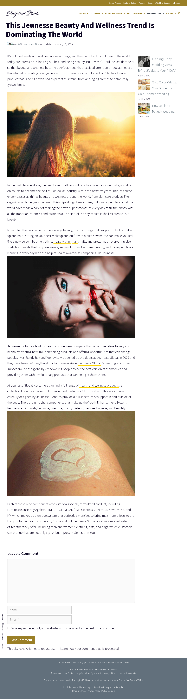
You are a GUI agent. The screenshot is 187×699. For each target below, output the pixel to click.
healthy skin (62, 241)
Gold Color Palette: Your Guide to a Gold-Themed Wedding (157, 88)
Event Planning (113, 13)
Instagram (3, 616)
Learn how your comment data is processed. (90, 648)
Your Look (83, 13)
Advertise (176, 3)
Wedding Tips (154, 13)
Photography (134, 13)
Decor (97, 13)
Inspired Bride (22, 13)
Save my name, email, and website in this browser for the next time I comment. (64, 628)
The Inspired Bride (78, 669)
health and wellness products (99, 385)
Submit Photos (115, 3)
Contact (111, 691)
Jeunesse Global (90, 363)
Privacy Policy (94, 691)
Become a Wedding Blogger (159, 3)
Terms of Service (79, 691)
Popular (142, 3)
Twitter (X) (3, 626)
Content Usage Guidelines (78, 673)
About (169, 13)
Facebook (3, 646)
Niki (18, 44)
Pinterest (3, 636)
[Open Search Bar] (179, 13)
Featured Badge (129, 3)
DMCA (104, 691)
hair (75, 241)
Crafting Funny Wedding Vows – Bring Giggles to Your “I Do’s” (157, 64)
